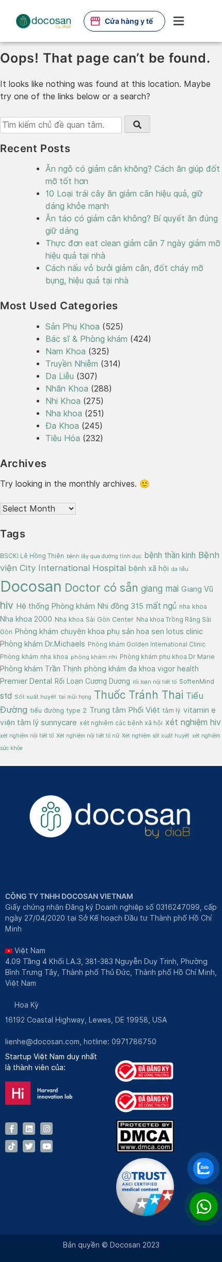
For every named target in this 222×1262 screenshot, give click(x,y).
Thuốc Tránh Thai (138, 694)
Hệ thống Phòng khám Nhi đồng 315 (80, 606)
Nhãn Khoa (66, 389)
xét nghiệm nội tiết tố (27, 735)
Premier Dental (26, 681)
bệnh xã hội (149, 568)
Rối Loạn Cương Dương (92, 681)
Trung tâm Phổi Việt (124, 710)
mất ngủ (161, 606)
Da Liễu (59, 376)
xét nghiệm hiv (193, 722)
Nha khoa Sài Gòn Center (94, 619)
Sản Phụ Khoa (72, 327)
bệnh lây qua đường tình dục (104, 556)
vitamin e (199, 709)
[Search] (137, 124)
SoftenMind (196, 681)
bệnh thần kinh (170, 555)
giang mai (160, 588)
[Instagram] (46, 1128)
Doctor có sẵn (101, 587)
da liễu (179, 569)
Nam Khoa (65, 351)
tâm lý (172, 710)
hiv (6, 605)
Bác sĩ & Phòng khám (86, 339)
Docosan (31, 586)
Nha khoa (63, 413)
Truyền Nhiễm (71, 364)
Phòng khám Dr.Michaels (42, 643)
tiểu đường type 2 (58, 710)
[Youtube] (46, 1146)
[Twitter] (29, 1146)
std (6, 696)
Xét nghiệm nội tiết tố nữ (87, 735)
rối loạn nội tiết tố (155, 682)
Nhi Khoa (63, 401)
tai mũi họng (75, 697)
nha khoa (193, 606)
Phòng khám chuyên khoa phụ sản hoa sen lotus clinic (109, 631)
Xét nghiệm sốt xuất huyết (155, 735)
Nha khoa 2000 (26, 618)
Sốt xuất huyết (35, 696)
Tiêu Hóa (62, 438)
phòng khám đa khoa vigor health (141, 669)
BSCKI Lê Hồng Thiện (32, 556)
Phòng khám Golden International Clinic (146, 644)
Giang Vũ (197, 588)
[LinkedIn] (29, 1128)
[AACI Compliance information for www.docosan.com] (145, 1213)
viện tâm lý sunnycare (38, 722)
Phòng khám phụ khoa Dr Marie (167, 656)
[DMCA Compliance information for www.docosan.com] (145, 1150)
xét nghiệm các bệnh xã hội (121, 723)
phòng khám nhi (94, 656)
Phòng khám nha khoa (34, 656)
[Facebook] (11, 1128)
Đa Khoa (62, 426)
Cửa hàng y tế (129, 21)
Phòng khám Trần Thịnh (41, 668)
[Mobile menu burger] (178, 21)
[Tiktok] (11, 1146)
